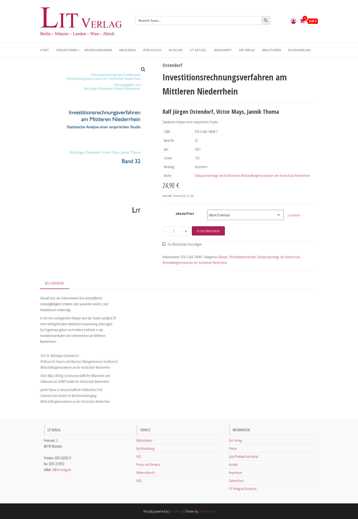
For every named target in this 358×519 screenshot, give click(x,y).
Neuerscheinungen (98, 50)
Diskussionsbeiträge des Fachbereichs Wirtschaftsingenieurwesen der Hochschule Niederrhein (252, 175)
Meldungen (127, 50)
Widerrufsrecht (145, 472)
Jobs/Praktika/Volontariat (243, 456)
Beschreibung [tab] (54, 283)
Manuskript (223, 50)
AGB (138, 480)
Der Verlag (247, 50)
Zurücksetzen (293, 215)
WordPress (176, 511)
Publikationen (66, 50)
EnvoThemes (207, 511)
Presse (233, 448)
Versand (177, 195)
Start (44, 50)
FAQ (138, 456)
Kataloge (176, 50)
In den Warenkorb (208, 230)
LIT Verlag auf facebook (242, 488)
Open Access (152, 50)
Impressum (235, 472)
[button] (143, 69)
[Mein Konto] (293, 21)
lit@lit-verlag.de (61, 469)
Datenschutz (236, 480)
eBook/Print (185, 213)
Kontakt (233, 464)
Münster (223, 257)
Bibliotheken (271, 50)
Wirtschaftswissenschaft (242, 257)
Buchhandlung (299, 50)
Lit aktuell (198, 50)
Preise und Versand (148, 464)
